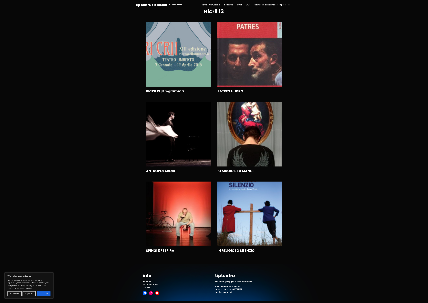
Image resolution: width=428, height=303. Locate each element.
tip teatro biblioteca (151, 5)
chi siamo (147, 281)
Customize (14, 294)
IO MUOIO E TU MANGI (235, 171)
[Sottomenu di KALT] (250, 4)
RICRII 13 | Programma (165, 91)
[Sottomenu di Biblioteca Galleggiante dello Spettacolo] (291, 4)
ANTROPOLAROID (160, 171)
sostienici (147, 287)
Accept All (43, 294)
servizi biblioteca (150, 284)
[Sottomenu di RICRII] (242, 4)
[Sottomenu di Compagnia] (221, 4)
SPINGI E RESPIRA (160, 250)
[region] (29, 285)
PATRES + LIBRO (230, 91)
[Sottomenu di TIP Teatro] (234, 4)
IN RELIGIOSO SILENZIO (236, 250)
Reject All (29, 294)
